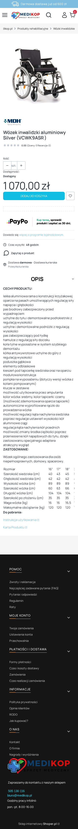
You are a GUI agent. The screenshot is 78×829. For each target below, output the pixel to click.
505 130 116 (16, 791)
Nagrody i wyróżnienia (24, 754)
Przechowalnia (19, 641)
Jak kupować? (18, 721)
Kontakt (14, 742)
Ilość (6, 158)
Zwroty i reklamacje (22, 582)
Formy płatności (20, 662)
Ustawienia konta (21, 634)
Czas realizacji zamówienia (27, 681)
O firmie (14, 748)
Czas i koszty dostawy (24, 668)
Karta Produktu (13, 527)
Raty (12, 607)
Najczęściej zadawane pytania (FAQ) (34, 588)
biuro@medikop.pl (19, 795)
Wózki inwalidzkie (64, 28)
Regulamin (16, 601)
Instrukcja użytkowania (19, 520)
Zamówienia (17, 674)
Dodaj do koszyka (33, 196)
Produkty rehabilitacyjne (32, 28)
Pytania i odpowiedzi (23, 594)
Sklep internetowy (37, 824)
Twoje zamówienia (21, 628)
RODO (13, 714)
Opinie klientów (19, 708)
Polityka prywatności (23, 702)
